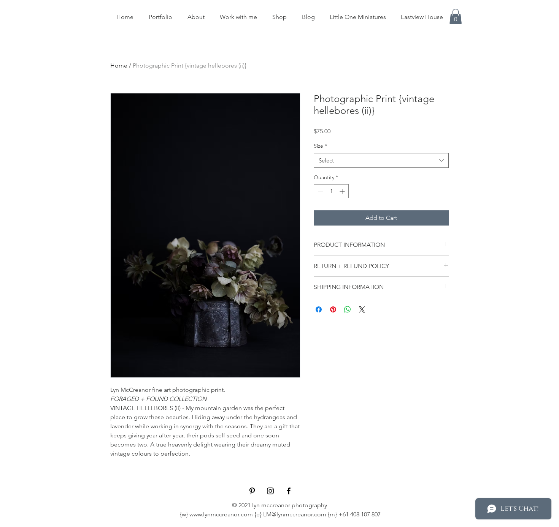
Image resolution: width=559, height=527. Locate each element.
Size (320, 145)
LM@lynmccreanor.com (294, 514)
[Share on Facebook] (318, 309)
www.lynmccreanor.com (221, 514)
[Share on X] (362, 309)
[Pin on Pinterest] (333, 309)
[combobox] (381, 160)
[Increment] (343, 191)
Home (118, 65)
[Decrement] (319, 191)
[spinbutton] (331, 191)
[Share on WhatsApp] (347, 309)
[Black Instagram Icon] (270, 490)
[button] (455, 16)
